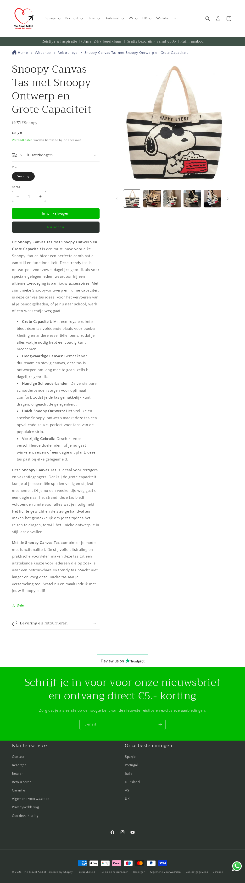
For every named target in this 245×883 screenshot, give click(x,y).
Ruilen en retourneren (114, 872)
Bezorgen (19, 765)
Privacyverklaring (25, 807)
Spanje (130, 757)
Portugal (131, 765)
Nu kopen (55, 227)
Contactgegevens (197, 872)
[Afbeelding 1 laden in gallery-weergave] (132, 198)
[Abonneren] (160, 724)
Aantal (16, 187)
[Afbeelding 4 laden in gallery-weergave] (192, 198)
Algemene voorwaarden (31, 799)
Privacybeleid (86, 872)
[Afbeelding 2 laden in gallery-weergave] (152, 198)
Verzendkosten (22, 140)
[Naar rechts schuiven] (228, 198)
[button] (53, 18)
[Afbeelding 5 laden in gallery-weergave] (212, 198)
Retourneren (22, 782)
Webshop (43, 53)
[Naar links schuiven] (116, 198)
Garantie (18, 790)
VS (127, 790)
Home (23, 53)
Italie (129, 774)
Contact (18, 757)
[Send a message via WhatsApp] (237, 866)
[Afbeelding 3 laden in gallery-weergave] (172, 198)
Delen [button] (21, 605)
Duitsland (132, 782)
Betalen (17, 774)
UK (127, 799)
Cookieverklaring (25, 816)
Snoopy (23, 176)
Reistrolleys (68, 53)
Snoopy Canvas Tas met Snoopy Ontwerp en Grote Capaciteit (136, 53)
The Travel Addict (34, 872)
